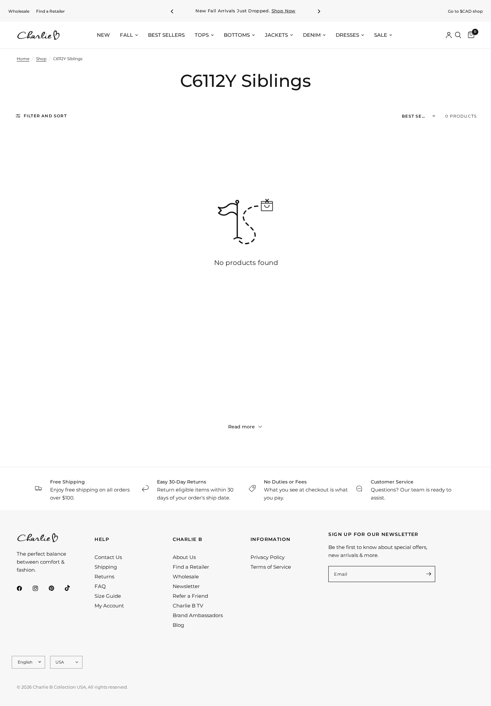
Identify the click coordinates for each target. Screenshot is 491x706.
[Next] (319, 11)
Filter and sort (45, 115)
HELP (102, 539)
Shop (41, 58)
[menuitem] (19, 11)
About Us (184, 557)
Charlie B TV (188, 605)
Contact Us (108, 557)
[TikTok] (72, 588)
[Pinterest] (56, 588)
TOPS (202, 35)
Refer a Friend (190, 596)
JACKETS (276, 35)
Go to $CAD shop (465, 11)
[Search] (458, 35)
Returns (104, 576)
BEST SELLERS (166, 35)
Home (23, 58)
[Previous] (172, 11)
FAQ (100, 586)
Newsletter (186, 586)
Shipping (106, 567)
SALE (380, 35)
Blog (178, 625)
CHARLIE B (188, 539)
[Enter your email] (428, 574)
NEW (103, 35)
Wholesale (18, 11)
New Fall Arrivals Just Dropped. (245, 11)
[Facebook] (24, 588)
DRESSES (347, 35)
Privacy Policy (268, 557)
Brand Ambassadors (198, 615)
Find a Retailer (50, 11)
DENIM (312, 35)
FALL (126, 35)
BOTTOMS (237, 35)
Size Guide (108, 596)
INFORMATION (270, 539)
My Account (109, 605)
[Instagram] (40, 588)
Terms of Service (271, 567)
